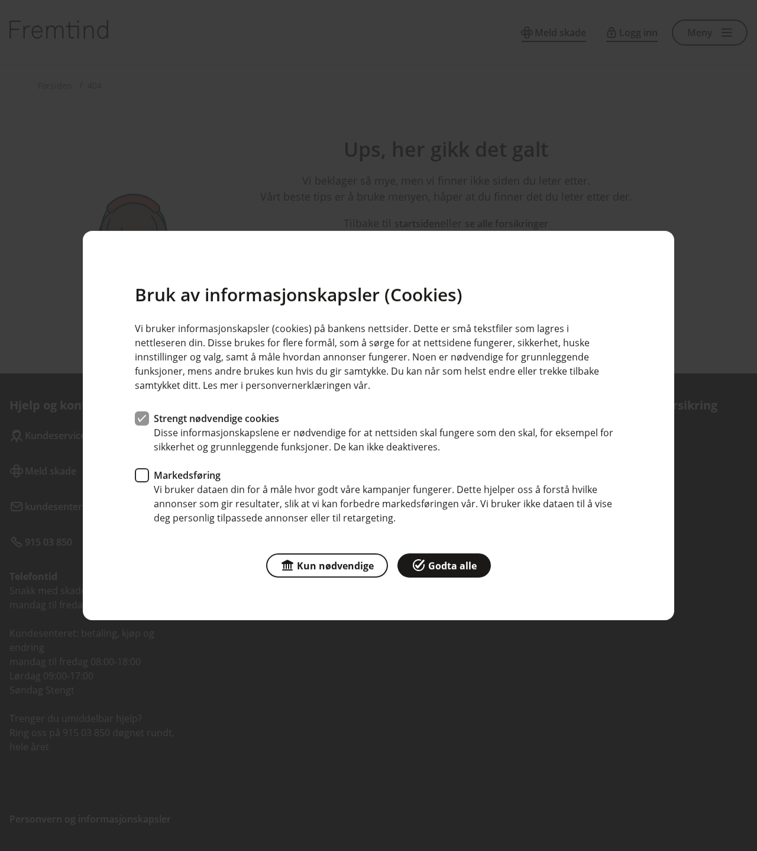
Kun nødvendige (335, 565)
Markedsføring (187, 475)
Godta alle (452, 565)
